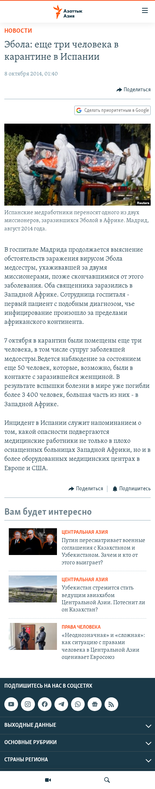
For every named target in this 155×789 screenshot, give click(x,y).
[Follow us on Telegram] (61, 704)
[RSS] (111, 704)
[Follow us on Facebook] (45, 704)
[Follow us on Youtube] (11, 704)
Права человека (81, 627)
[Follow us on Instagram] (28, 704)
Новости (18, 31)
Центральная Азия (85, 532)
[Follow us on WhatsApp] (78, 704)
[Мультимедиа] (48, 780)
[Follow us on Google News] (94, 704)
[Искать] (107, 780)
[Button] (133, 90)
